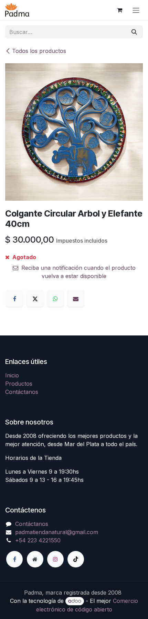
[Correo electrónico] (75, 298)
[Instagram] (55, 559)
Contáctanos (21, 391)
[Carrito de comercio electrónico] (119, 10)
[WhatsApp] (55, 298)
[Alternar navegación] (136, 10)
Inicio (12, 375)
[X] (35, 298)
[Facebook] (14, 298)
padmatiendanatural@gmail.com (56, 532)
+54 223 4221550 (38, 540)
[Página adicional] (35, 559)
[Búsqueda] (134, 31)
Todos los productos (39, 50)
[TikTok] (75, 559)
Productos (18, 383)
